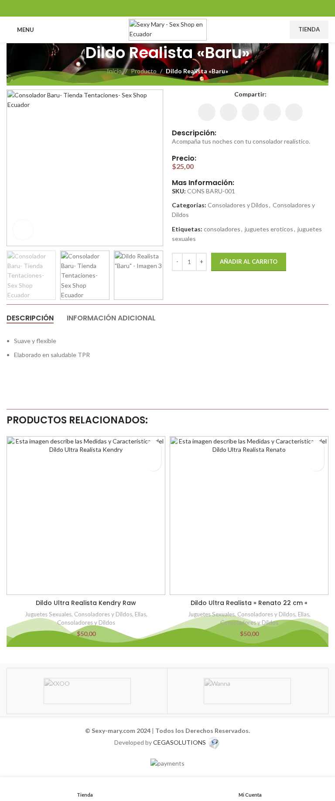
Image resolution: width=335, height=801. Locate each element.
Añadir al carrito (248, 261)
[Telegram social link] (189, 8)
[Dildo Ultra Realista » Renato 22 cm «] (249, 515)
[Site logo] (168, 29)
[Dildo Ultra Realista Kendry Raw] (86, 515)
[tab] (30, 318)
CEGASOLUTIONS (179, 742)
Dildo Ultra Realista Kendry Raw (86, 602)
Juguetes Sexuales (48, 614)
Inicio (114, 71)
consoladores (222, 229)
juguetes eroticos (269, 229)
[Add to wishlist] (153, 448)
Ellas (140, 614)
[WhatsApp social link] (178, 8)
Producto (144, 71)
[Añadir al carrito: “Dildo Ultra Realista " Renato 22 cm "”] (316, 463)
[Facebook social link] (145, 8)
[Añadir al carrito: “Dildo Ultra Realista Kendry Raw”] (153, 463)
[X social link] (156, 8)
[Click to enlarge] (23, 230)
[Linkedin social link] (167, 8)
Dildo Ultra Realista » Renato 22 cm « (249, 602)
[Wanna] (248, 691)
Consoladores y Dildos (238, 205)
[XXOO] (87, 691)
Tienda (309, 29)
